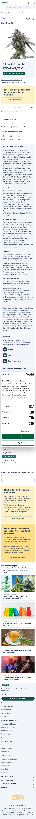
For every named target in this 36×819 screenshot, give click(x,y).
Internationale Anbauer (9, 745)
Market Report (6, 748)
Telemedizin (5, 713)
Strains (10, 13)
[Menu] (3, 7)
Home (3, 13)
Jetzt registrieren (18, 518)
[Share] (33, 18)
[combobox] (20, 7)
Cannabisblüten (6, 710)
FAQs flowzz (5, 766)
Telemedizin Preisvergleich (9, 82)
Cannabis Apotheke (8, 727)
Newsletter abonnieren (18, 557)
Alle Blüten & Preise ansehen (14, 73)
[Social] (2, 694)
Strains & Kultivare (7, 706)
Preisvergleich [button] (9, 460)
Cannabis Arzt (6, 731)
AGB (25, 805)
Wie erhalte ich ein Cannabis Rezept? (11, 80)
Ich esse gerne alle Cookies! (18, 437)
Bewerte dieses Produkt (18, 480)
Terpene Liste (6, 734)
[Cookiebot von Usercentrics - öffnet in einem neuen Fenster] (26, 374)
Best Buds (4, 769)
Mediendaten (6, 751)
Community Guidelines (9, 759)
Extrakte (4, 716)
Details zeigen (25, 431)
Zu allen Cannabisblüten (14, 99)
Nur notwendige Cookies (18, 443)
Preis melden (21, 82)
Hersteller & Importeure (9, 741)
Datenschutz (19, 805)
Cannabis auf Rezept (8, 724)
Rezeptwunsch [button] (10, 456)
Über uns (4, 772)
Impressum (12, 805)
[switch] (31, 412)
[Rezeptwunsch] (29, 2)
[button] (28, 18)
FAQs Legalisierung (8, 762)
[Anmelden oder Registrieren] (33, 2)
